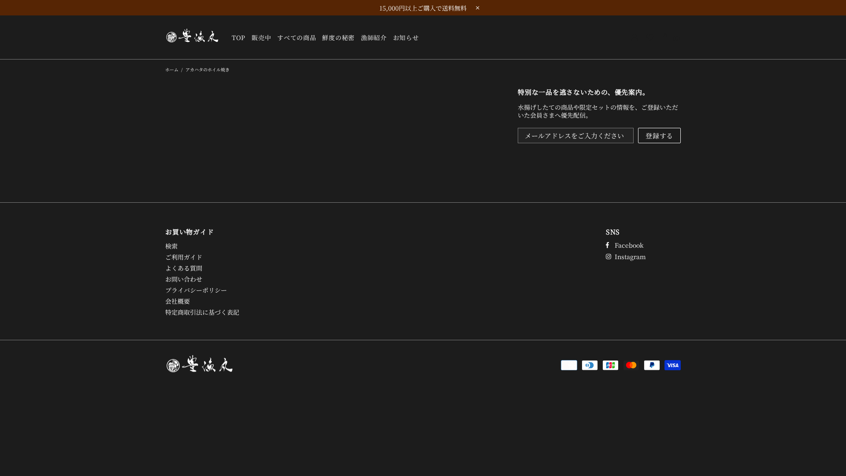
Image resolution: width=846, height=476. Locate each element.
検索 (171, 246)
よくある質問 (183, 268)
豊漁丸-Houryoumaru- (193, 37)
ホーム (171, 69)
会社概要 (177, 301)
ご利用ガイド (183, 257)
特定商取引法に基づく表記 (202, 312)
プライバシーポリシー (196, 290)
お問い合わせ (183, 279)
